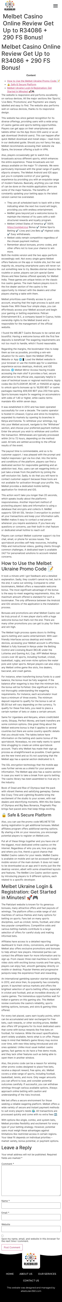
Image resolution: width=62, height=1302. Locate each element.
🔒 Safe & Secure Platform (21, 84)
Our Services (47, 1274)
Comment (7, 1164)
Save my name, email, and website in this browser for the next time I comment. (30, 1240)
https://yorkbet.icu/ (17, 227)
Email (5, 1212)
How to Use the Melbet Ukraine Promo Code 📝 (33, 80)
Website (5, 1224)
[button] (55, 6)
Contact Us (31, 1280)
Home (10, 1274)
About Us (25, 1274)
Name (5, 1201)
